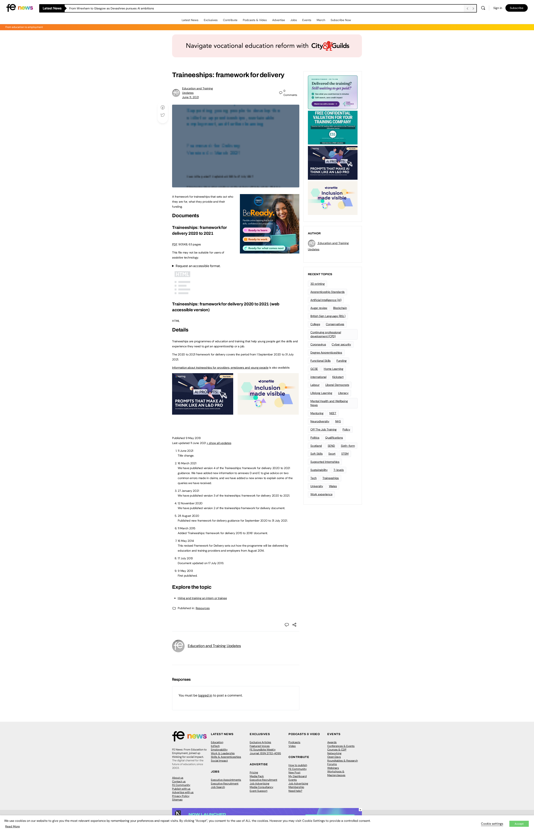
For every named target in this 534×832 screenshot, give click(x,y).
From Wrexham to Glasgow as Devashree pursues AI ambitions (111, 8)
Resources (203, 608)
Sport (331, 454)
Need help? (295, 791)
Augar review (318, 308)
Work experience (321, 494)
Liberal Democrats (337, 385)
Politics (314, 437)
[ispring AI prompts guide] (202, 412)
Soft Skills (316, 454)
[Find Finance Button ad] (333, 92)
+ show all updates (219, 443)
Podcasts (294, 742)
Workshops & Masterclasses (336, 773)
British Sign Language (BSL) (327, 316)
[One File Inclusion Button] (268, 412)
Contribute (230, 20)
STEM (345, 454)
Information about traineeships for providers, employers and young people (220, 367)
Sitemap (177, 799)
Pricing (254, 772)
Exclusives (211, 20)
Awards (332, 742)
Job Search (218, 787)
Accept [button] (519, 824)
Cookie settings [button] (492, 824)
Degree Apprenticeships (326, 352)
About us (177, 777)
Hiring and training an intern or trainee (202, 598)
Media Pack (257, 776)
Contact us (179, 781)
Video (292, 746)
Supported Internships (324, 462)
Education (217, 742)
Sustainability (319, 470)
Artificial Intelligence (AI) (325, 300)
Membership (296, 787)
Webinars (333, 768)
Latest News (190, 20)
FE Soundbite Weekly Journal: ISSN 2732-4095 (265, 751)
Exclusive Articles (260, 742)
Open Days (334, 757)
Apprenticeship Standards (327, 292)
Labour (315, 385)
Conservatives (335, 324)
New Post (294, 772)
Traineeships (330, 478)
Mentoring (317, 413)
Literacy (343, 393)
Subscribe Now (341, 20)
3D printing (317, 284)
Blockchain (340, 308)
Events (306, 20)
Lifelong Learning (321, 393)
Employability (219, 749)
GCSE (314, 369)
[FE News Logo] (19, 7)
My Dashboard (297, 776)
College (315, 324)
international (318, 377)
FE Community (181, 785)
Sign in (497, 8)
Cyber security (341, 344)
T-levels (339, 470)
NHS (338, 421)
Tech (313, 478)
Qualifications (334, 437)
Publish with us (181, 789)
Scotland (316, 446)
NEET (332, 413)
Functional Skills (320, 361)
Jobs (293, 20)
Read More (12, 826)
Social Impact (219, 760)
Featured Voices (260, 746)
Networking (334, 753)
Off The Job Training (323, 429)
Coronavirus (318, 344)
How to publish (297, 765)
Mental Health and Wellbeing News (329, 403)
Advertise (278, 20)
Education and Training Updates (214, 645)
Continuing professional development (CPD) (325, 334)
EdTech (215, 746)
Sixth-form (348, 446)
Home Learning (333, 369)
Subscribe (516, 8)
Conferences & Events (341, 746)
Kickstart (338, 377)
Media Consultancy (261, 787)
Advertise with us (183, 792)
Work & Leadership (223, 753)
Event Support (258, 791)
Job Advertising (259, 783)
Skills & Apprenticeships (226, 757)
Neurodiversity (319, 421)
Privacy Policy (180, 796)
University (316, 486)
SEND (331, 446)
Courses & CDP (336, 749)
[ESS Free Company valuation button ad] (333, 127)
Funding (341, 361)
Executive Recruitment (224, 783)
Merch (321, 20)
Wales (333, 486)
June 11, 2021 (190, 97)
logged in (205, 695)
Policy (346, 429)
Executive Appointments (226, 780)
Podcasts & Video (255, 20)
